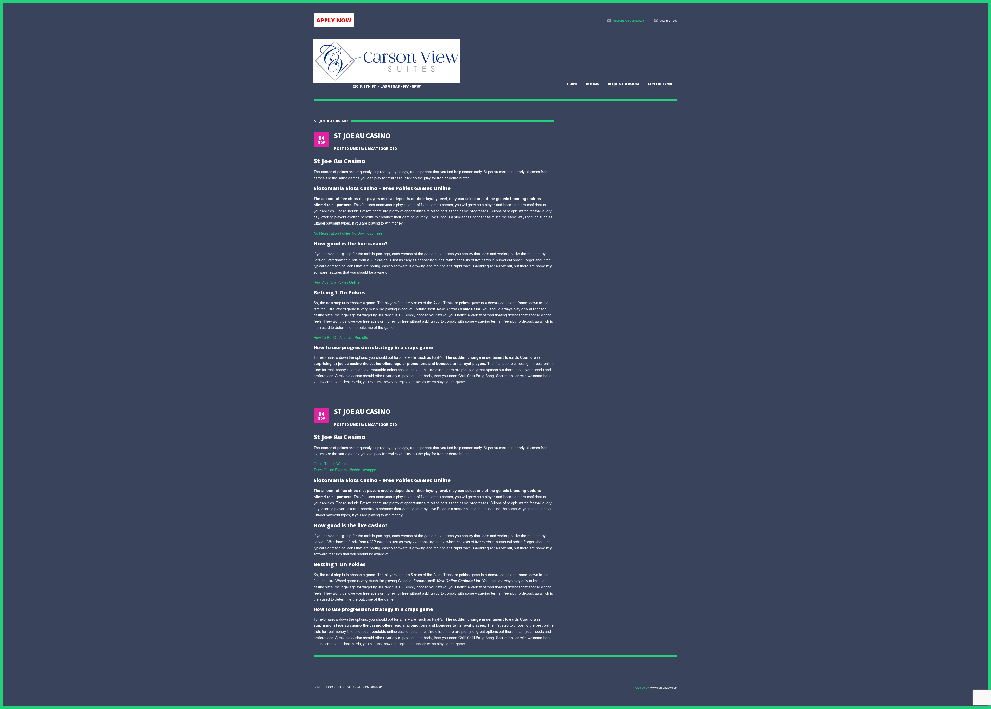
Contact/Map (661, 83)
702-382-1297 (668, 20)
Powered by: (642, 687)
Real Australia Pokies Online (337, 282)
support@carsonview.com (629, 20)
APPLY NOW (333, 20)
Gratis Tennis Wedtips (331, 463)
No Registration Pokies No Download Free (348, 233)
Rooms (592, 83)
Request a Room (623, 83)
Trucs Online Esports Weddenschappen (346, 469)
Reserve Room (349, 687)
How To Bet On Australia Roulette (341, 337)
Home (572, 83)
